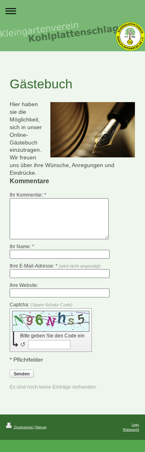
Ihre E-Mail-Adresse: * (55, 266)
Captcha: (41, 305)
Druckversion (23, 427)
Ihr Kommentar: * (28, 195)
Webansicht (131, 429)
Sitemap (40, 427)
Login (135, 425)
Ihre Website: (24, 285)
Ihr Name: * (22, 246)
